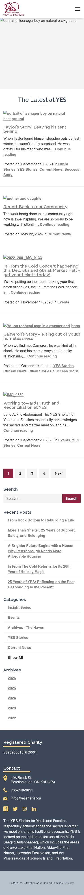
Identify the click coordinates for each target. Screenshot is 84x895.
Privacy (69, 883)
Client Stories (39, 371)
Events (63, 302)
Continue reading (54, 224)
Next (58, 473)
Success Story (65, 371)
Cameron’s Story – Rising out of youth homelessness (41, 336)
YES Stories (27, 169)
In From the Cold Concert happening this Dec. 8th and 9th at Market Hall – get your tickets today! (41, 270)
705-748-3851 (22, 790)
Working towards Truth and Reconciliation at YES (31, 405)
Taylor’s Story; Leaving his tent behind (34, 129)
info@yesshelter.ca (26, 798)
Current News (51, 169)
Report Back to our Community (35, 206)
